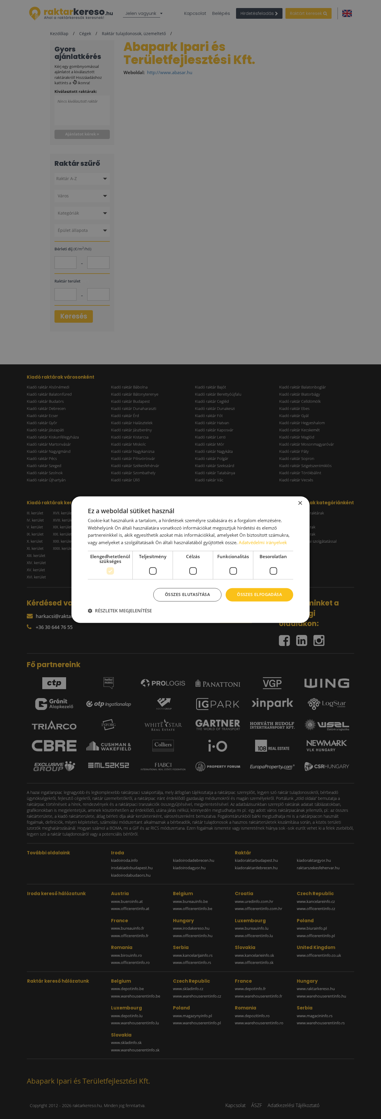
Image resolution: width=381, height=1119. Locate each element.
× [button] (300, 503)
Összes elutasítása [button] (187, 594)
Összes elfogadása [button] (259, 594)
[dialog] (190, 559)
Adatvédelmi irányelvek (263, 543)
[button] (120, 610)
